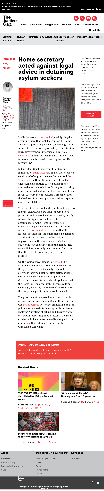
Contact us (6, 459)
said (28, 322)
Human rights (21, 38)
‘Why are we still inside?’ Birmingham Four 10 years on (78, 395)
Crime (38, 462)
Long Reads (51, 24)
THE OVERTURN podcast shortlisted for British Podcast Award (35, 396)
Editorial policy (8, 462)
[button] (94, 18)
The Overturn (33, 408)
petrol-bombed (31, 304)
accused (45, 137)
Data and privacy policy (12, 466)
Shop (77, 24)
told (59, 261)
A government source (39, 230)
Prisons (88, 37)
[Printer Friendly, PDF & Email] (20, 336)
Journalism (49, 37)
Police (80, 37)
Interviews (36, 24)
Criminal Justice (7, 38)
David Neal (39, 172)
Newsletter (95, 30)
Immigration (36, 37)
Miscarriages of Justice (65, 38)
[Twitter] (97, 483)
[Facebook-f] (92, 483)
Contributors (90, 24)
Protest (97, 37)
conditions (24, 155)
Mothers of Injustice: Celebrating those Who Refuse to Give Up (37, 435)
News (24, 24)
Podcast (66, 24)
